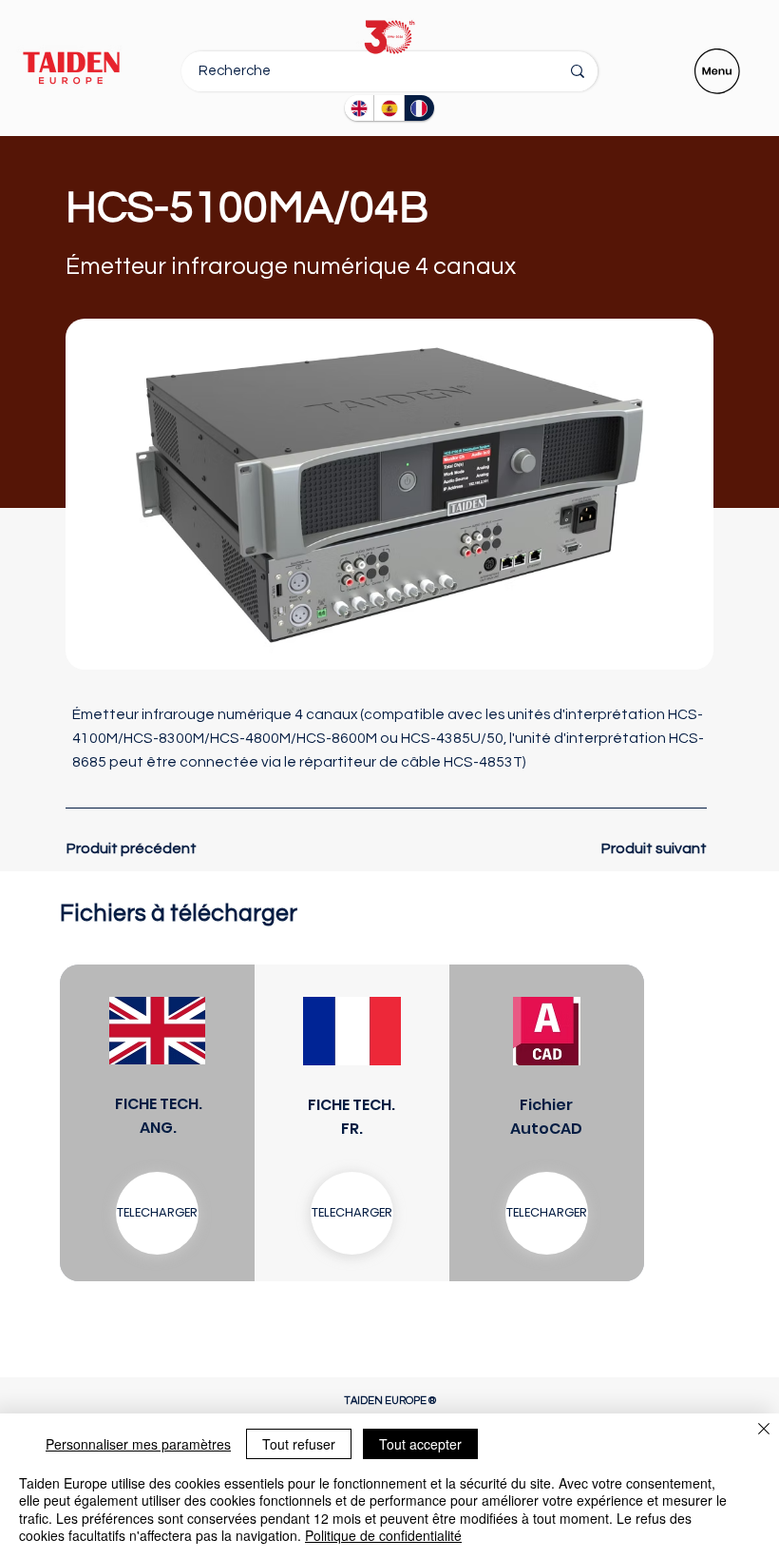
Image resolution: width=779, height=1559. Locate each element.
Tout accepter (420, 1443)
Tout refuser (298, 1443)
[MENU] (718, 71)
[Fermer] (763, 1430)
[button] (352, 1213)
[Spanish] (388, 108)
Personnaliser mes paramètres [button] (138, 1443)
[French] (419, 108)
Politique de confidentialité (383, 1535)
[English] (359, 108)
